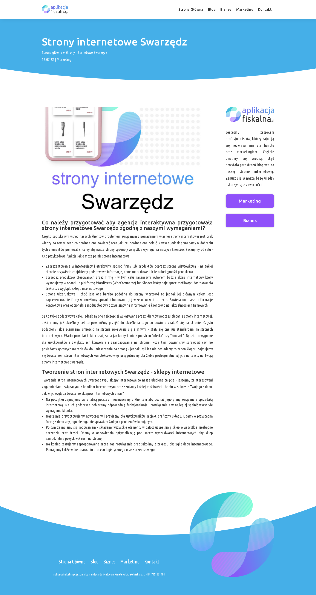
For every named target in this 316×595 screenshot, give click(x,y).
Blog (212, 9)
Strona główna (52, 52)
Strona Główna (190, 9)
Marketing (244, 9)
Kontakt (265, 9)
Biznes (225, 9)
